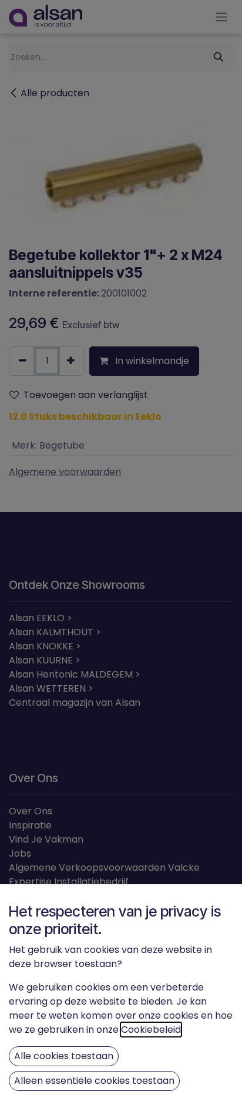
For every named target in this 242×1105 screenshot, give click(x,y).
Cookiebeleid (151, 1029)
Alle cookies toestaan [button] (63, 1056)
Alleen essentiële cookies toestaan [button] (94, 1080)
